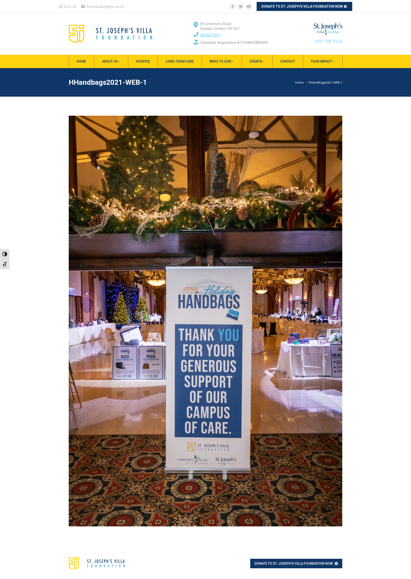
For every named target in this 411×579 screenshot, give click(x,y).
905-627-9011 (210, 35)
